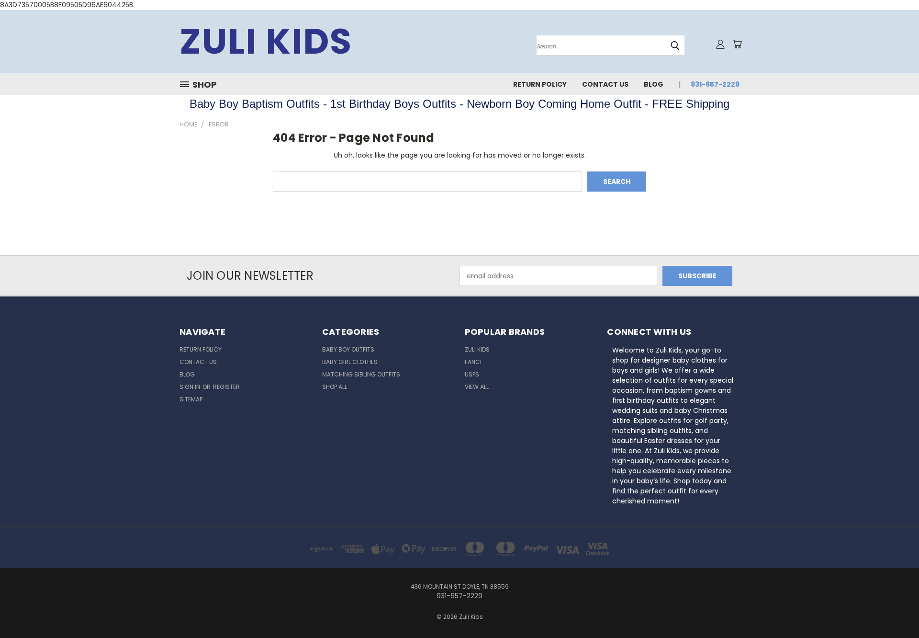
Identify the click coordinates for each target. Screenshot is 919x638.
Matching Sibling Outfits (361, 374)
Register (226, 387)
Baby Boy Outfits (348, 349)
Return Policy (540, 84)
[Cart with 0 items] (737, 44)
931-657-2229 (715, 84)
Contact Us (605, 84)
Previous (894, 608)
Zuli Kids (477, 349)
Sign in (190, 387)
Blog (653, 84)
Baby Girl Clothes (350, 362)
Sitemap (190, 399)
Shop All (334, 387)
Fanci (473, 362)
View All (477, 387)
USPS (472, 374)
